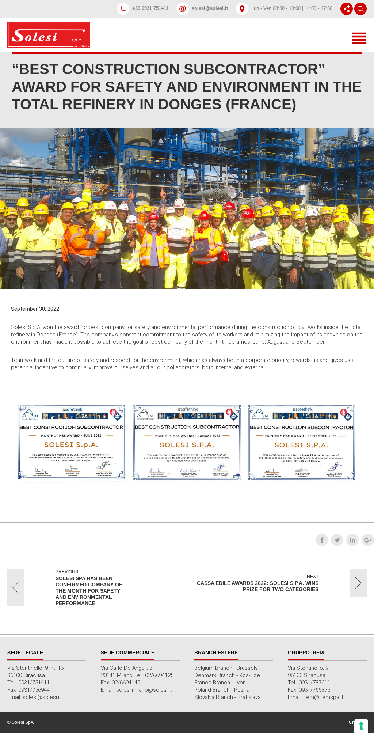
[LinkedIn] (352, 540)
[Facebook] (322, 540)
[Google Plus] (368, 540)
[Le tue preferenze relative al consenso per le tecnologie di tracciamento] (361, 726)
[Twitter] (337, 540)
